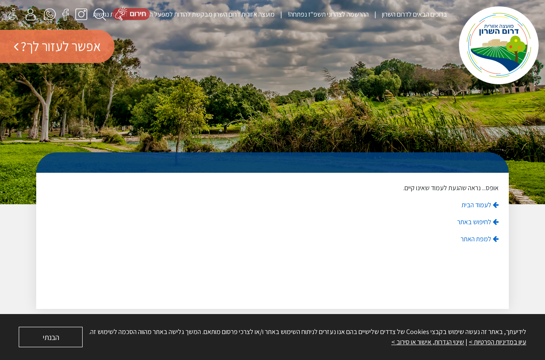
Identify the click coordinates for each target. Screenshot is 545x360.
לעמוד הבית (477, 204)
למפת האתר (477, 238)
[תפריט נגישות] (13, 14)
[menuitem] (408, 14)
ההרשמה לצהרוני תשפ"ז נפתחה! (328, 14)
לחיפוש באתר (475, 221)
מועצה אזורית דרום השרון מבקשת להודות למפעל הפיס (207, 14)
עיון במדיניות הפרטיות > (497, 341)
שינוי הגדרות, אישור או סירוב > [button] (427, 341)
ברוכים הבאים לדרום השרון (414, 14)
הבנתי (51, 337)
